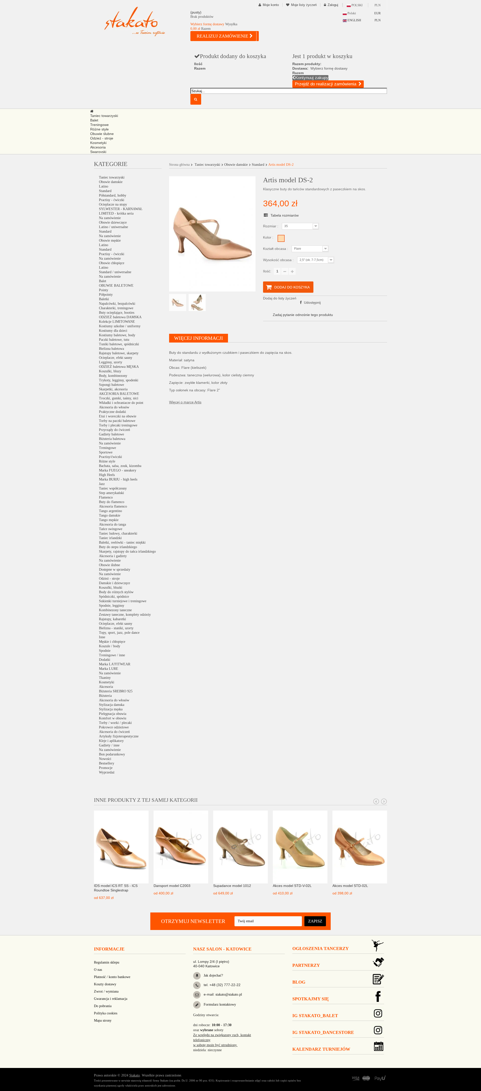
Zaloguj (333, 5)
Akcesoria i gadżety (113, 556)
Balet (102, 281)
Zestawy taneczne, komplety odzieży (125, 614)
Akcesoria (106, 687)
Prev (376, 802)
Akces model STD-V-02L (292, 886)
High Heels (107, 475)
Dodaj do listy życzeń (279, 298)
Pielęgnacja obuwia (112, 714)
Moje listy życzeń (304, 5)
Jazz (102, 484)
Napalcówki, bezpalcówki (117, 303)
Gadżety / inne (109, 745)
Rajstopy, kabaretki (112, 619)
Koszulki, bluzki (110, 587)
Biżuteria (105, 696)
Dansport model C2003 (172, 886)
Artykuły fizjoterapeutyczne (119, 736)
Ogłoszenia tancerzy (320, 948)
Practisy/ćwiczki (110, 457)
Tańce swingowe (110, 529)
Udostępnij (312, 302)
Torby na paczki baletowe (117, 421)
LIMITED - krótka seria (116, 213)
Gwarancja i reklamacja (110, 999)
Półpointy (106, 294)
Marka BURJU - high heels (118, 479)
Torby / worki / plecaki (115, 723)
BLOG (298, 982)
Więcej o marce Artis (185, 402)
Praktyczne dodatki (112, 412)
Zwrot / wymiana (106, 991)
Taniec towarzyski (112, 177)
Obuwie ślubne (109, 565)
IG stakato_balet (315, 1015)
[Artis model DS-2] (177, 302)
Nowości (105, 759)
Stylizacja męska (111, 709)
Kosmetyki (106, 682)
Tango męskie (108, 520)
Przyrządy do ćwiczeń (114, 430)
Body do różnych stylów (116, 592)
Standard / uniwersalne (115, 272)
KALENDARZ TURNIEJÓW (321, 1049)
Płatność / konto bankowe (112, 977)
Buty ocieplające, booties (116, 313)
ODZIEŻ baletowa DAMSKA (120, 317)
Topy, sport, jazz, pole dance (119, 633)
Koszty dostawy (105, 984)
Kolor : (268, 237)
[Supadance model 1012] (240, 847)
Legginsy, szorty (110, 362)
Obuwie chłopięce (111, 263)
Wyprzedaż (106, 772)
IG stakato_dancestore (323, 1032)
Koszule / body (109, 646)
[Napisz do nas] (197, 995)
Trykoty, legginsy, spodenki (118, 380)
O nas (98, 970)
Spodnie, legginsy (111, 605)
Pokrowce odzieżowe (114, 727)
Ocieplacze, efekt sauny (115, 358)
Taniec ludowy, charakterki (118, 533)
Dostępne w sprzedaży (114, 569)
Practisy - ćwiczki (111, 200)
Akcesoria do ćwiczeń (114, 732)
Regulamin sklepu (106, 962)
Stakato (134, 1075)
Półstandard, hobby (112, 195)
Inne (102, 637)
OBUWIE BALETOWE (116, 285)
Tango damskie (109, 515)
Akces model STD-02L (350, 886)
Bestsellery (106, 763)
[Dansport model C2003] (181, 847)
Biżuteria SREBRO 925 (116, 691)
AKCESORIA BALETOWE (119, 394)
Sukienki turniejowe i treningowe (122, 601)
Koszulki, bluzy (110, 371)
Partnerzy (306, 965)
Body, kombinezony (113, 376)
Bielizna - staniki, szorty (116, 628)
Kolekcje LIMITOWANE (117, 322)
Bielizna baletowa (111, 349)
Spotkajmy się (310, 998)
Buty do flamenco (111, 502)
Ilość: (267, 271)
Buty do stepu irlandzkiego (118, 547)
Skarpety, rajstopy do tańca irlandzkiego (127, 551)
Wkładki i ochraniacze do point (121, 403)
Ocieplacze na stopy (113, 204)
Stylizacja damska (111, 705)
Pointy (103, 290)
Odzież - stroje (109, 578)
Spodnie (104, 651)
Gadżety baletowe (111, 434)
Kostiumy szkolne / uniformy (120, 326)
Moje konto (271, 5)
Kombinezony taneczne (115, 610)
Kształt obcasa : (276, 249)
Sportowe (105, 452)
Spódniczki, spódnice (114, 596)
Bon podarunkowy (112, 754)
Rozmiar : (271, 226)
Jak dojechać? (213, 975)
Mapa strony (102, 1020)
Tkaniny (105, 678)
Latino (103, 186)
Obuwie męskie (110, 240)
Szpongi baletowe (111, 385)
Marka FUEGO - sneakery (117, 470)
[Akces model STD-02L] (359, 847)
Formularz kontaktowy (219, 1004)
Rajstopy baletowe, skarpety (119, 353)
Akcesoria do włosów (114, 407)
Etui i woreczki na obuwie (117, 416)
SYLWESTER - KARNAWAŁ (121, 209)
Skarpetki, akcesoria (113, 389)
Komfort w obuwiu (112, 718)
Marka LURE (108, 669)
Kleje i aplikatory (111, 741)
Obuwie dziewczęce (113, 222)
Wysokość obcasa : (279, 260)
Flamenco (106, 497)
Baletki (104, 299)
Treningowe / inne (112, 655)
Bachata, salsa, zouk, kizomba (120, 466)
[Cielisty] (281, 238)
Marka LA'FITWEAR (114, 664)
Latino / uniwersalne (113, 227)
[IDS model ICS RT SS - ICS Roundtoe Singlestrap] (121, 847)
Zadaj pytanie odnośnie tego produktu (303, 315)
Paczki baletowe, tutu (114, 340)
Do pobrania (102, 1006)
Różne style (107, 461)
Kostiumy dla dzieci (113, 331)
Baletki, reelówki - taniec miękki (122, 542)
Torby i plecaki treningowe (118, 425)
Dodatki (104, 660)
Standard (105, 191)
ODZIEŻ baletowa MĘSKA (119, 367)
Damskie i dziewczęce (114, 583)
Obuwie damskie (111, 182)
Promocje (105, 768)
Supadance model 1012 (232, 886)
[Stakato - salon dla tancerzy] (143, 21)
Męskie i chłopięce (112, 642)
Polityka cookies (105, 1013)
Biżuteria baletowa (112, 439)
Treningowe (107, 448)
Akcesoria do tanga (112, 524)
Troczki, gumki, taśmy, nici (118, 398)
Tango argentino (110, 511)
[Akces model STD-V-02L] (300, 847)
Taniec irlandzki (110, 538)
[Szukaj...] (195, 99)
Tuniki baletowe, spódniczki (119, 344)
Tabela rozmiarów (285, 215)
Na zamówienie (110, 218)
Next (384, 802)
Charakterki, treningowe (116, 308)
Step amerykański (111, 493)
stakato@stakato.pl (228, 994)
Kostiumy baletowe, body (117, 335)
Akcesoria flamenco (113, 506)
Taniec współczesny (113, 488)
